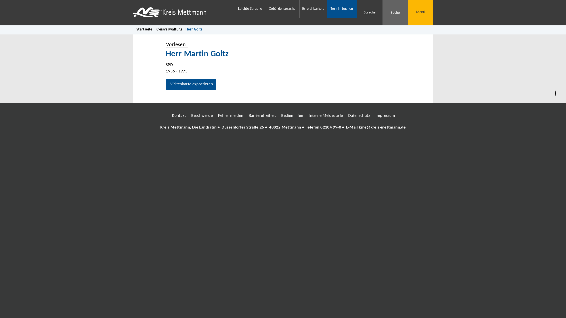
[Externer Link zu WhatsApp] (302, 140)
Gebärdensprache (282, 9)
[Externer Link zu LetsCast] (312, 140)
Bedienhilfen (292, 116)
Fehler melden (230, 116)
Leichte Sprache (250, 9)
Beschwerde (202, 116)
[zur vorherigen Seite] (555, 93)
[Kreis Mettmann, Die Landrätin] (283, 128)
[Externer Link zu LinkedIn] (282, 140)
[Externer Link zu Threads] (272, 140)
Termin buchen (342, 9)
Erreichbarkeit (313, 9)
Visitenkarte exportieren (191, 84)
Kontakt (179, 116)
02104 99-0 (330, 127)
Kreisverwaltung (169, 29)
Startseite (144, 29)
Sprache (369, 12)
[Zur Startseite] (180, 12)
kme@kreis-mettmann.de (382, 127)
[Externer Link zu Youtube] (292, 140)
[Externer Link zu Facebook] (252, 140)
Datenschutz (359, 116)
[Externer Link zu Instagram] (262, 140)
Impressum (385, 116)
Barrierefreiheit (262, 116)
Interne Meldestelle (326, 116)
